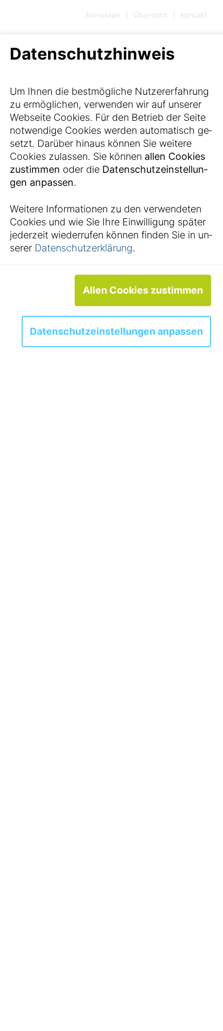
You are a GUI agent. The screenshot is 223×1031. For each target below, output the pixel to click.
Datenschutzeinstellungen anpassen (116, 331)
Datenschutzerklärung (84, 248)
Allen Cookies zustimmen (143, 290)
